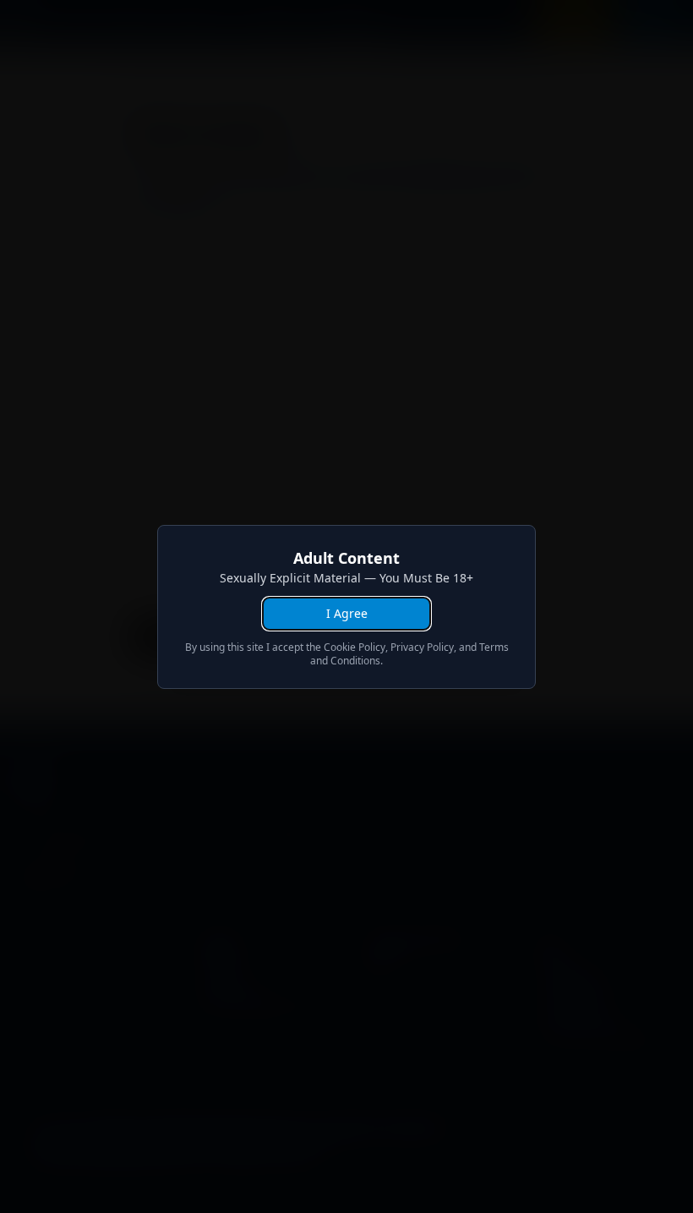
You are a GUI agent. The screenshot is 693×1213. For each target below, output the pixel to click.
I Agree (347, 613)
